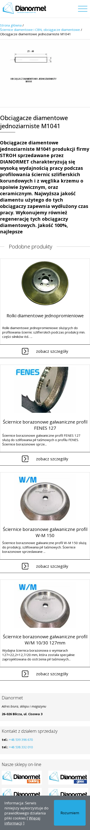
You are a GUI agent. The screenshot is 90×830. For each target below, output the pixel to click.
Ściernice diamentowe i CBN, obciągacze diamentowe (40, 29)
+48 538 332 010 (21, 747)
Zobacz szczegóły (52, 351)
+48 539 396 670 (21, 739)
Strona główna (11, 25)
